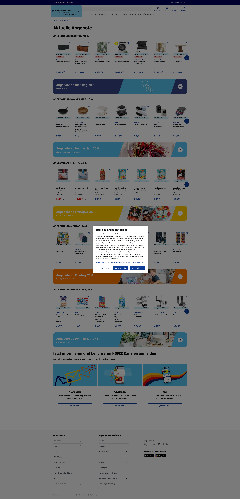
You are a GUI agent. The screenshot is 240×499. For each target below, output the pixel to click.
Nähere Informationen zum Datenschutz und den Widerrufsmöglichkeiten (119, 262)
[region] (120, 249)
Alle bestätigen (137, 268)
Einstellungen (104, 268)
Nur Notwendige (121, 268)
